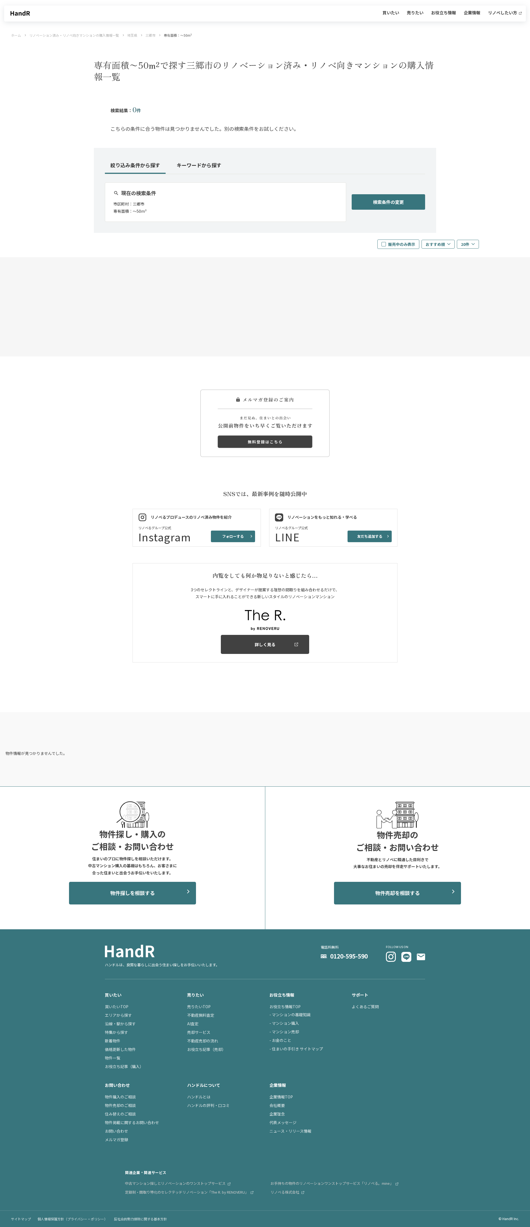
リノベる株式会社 (285, 1192)
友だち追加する (369, 536)
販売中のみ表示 (401, 244)
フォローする (233, 536)
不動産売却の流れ (202, 1041)
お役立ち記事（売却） (206, 1049)
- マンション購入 (284, 1023)
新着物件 (112, 1041)
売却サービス (198, 1032)
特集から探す (116, 1032)
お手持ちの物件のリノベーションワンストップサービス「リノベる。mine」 (332, 1183)
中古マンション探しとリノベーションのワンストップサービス (175, 1183)
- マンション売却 (284, 1031)
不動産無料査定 (200, 1015)
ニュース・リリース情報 (290, 1131)
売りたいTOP (199, 1006)
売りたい (415, 12)
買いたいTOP (116, 1006)
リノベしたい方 (503, 12)
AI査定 (192, 1023)
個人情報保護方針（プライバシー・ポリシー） (72, 1219)
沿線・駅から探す (120, 1023)
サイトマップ (21, 1219)
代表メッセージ (282, 1122)
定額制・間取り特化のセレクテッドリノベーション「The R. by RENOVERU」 (187, 1192)
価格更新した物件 (120, 1049)
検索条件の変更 (388, 202)
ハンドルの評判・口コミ (208, 1105)
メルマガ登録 (116, 1139)
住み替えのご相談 (120, 1114)
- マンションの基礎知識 (290, 1014)
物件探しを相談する (132, 892)
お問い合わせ (116, 1131)
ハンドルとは (198, 1097)
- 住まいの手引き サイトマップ (296, 1049)
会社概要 (277, 1105)
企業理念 (277, 1114)
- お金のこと (280, 1040)
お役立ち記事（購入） (124, 1066)
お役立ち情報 (443, 12)
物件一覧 (112, 1058)
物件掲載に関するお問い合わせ (132, 1122)
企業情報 (472, 12)
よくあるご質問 (365, 1006)
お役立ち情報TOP (285, 1006)
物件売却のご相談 (120, 1105)
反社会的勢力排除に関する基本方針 (140, 1219)
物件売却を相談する (397, 892)
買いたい (391, 12)
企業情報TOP (281, 1097)
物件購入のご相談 (120, 1097)
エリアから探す (118, 1015)
